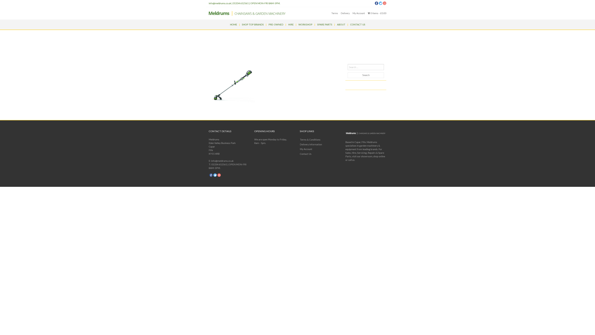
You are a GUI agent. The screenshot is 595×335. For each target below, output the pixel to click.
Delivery (345, 13)
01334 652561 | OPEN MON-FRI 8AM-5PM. (256, 3)
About (341, 24)
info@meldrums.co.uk (220, 3)
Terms (334, 13)
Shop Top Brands (253, 24)
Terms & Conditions (310, 139)
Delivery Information (311, 144)
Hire (291, 24)
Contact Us (357, 24)
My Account (359, 13)
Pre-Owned (276, 24)
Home (233, 24)
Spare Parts (324, 24)
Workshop (305, 24)
